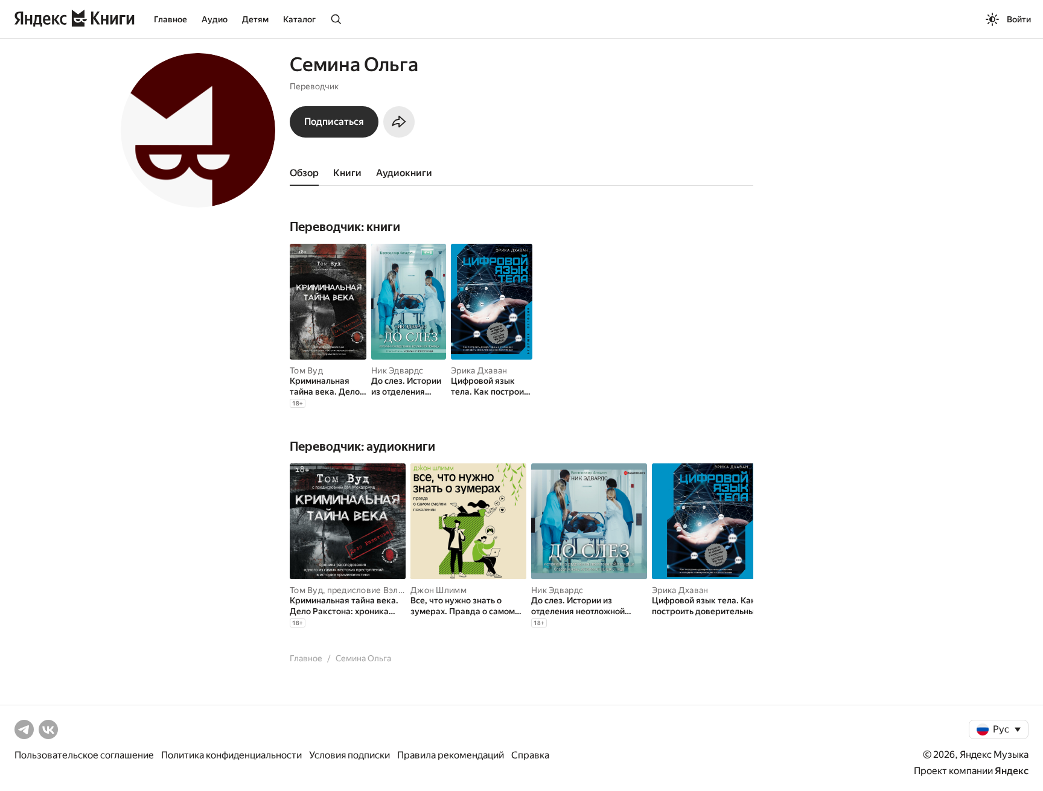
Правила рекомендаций (450, 755)
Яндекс (1012, 771)
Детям (255, 19)
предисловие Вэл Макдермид (387, 590)
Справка (530, 755)
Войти (1019, 19)
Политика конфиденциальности (231, 755)
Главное (170, 19)
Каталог (299, 19)
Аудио (215, 19)
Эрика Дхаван (479, 370)
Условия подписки (349, 755)
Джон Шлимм (438, 590)
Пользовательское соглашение (84, 755)
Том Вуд (306, 370)
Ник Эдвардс (397, 370)
